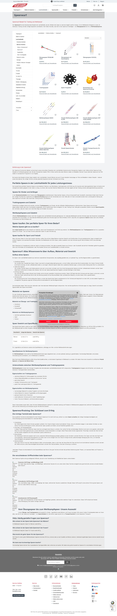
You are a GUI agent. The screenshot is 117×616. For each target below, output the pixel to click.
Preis (17, 110)
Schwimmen (19, 90)
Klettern (18, 98)
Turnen (18, 70)
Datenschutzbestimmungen (50, 565)
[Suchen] (75, 5)
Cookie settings (57, 590)
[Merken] (55, 54)
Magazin (102, 1)
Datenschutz (56, 596)
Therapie (18, 79)
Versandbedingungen (58, 592)
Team (74, 586)
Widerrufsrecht (57, 594)
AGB (71, 565)
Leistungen (75, 590)
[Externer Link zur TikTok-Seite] (56, 576)
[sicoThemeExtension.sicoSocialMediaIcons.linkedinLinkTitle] (71, 576)
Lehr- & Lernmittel (20, 96)
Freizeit (18, 73)
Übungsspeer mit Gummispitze (66, 58)
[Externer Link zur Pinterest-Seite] (66, 576)
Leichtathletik (19, 39)
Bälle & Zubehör (20, 36)
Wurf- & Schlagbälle (21, 54)
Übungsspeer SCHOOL (89, 57)
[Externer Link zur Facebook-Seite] (51, 576)
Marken (88, 1)
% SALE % (19, 76)
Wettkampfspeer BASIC (46, 118)
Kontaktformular (16, 591)
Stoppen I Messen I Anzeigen (23, 62)
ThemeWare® (71, 613)
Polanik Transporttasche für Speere (91, 149)
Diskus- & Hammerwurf (22, 47)
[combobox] (58, 5)
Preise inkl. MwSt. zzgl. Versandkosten (47, 63)
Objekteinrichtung (20, 87)
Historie (75, 588)
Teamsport (19, 33)
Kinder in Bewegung (21, 82)
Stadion (18, 65)
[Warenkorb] (103, 5)
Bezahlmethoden (57, 588)
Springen (19, 60)
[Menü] (115, 601)
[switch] (112, 609)
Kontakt (35, 590)
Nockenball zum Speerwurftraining (88, 88)
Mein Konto (36, 586)
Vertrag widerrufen (18, 595)
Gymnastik (18, 68)
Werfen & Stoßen (21, 44)
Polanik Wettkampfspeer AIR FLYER (69, 118)
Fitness (18, 93)
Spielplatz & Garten (21, 84)
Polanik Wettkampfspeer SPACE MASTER (46, 149)
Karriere (75, 592)
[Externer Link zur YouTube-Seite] (61, 576)
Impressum (56, 603)
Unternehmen (76, 583)
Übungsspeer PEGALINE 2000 (46, 58)
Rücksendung (36, 588)
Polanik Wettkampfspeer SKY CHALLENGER (92, 118)
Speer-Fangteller (66, 87)
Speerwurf (19, 49)
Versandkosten (54, 611)
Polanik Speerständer (67, 148)
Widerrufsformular (58, 599)
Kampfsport (19, 101)
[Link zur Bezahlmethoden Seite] (94, 586)
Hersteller (18, 107)
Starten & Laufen (20, 57)
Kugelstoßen (20, 52)
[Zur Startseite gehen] (19, 5)
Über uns (95, 1)
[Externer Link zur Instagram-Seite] (46, 576)
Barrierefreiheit (57, 586)
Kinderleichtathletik (21, 42)
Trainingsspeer (43, 87)
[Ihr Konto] (98, 5)
